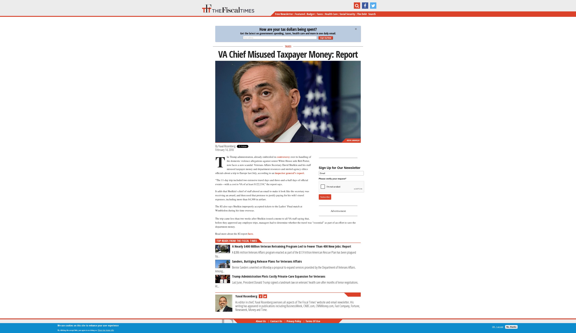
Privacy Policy (294, 321)
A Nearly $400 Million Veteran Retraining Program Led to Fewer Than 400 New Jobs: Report (291, 246)
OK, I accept (497, 327)
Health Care (331, 14)
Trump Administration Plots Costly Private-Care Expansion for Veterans (278, 276)
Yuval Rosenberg (226, 146)
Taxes (320, 14)
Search (372, 14)
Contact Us (276, 321)
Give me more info (106, 330)
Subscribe (325, 197)
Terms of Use (313, 321)
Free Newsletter (284, 14)
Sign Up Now (325, 37)
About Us (261, 321)
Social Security (347, 14)
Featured (300, 14)
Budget (311, 14)
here (250, 234)
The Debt (362, 14)
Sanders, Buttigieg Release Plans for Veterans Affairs (267, 261)
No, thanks (511, 327)
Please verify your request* (332, 178)
